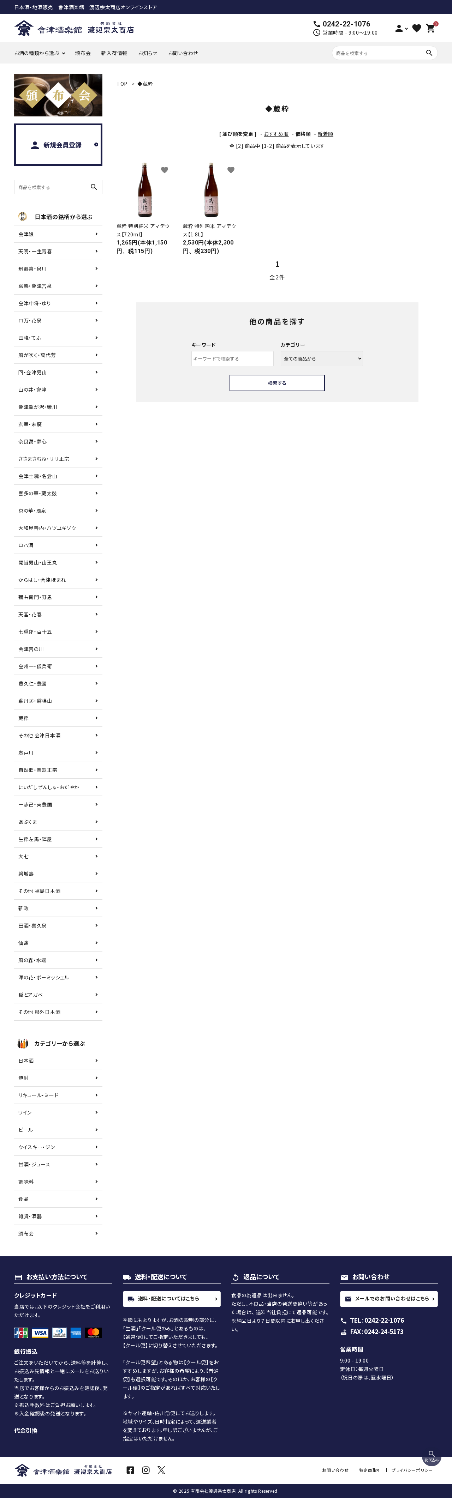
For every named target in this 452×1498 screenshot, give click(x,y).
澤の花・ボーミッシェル (43, 977)
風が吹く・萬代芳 (37, 354)
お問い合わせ (183, 52)
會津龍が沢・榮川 (38, 406)
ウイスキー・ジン (36, 1146)
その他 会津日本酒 (39, 735)
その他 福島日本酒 (39, 890)
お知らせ (147, 52)
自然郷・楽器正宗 (38, 769)
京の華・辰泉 (32, 510)
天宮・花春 (30, 614)
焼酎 (23, 1077)
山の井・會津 (32, 389)
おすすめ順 (276, 133)
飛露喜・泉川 (32, 268)
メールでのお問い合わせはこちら (387, 1299)
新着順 (325, 133)
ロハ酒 (26, 545)
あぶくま (27, 821)
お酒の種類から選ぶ (36, 52)
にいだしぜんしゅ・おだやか (48, 787)
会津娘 (26, 233)
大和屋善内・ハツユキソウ (47, 527)
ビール (25, 1129)
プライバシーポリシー (412, 1470)
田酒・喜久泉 (32, 925)
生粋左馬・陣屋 (35, 838)
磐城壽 (26, 873)
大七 (23, 856)
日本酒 (26, 1060)
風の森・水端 (32, 960)
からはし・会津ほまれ (42, 579)
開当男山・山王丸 (38, 562)
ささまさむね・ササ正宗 (44, 458)
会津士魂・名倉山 (38, 475)
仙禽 (23, 942)
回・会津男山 (32, 372)
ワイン (25, 1112)
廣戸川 (26, 752)
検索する (277, 383)
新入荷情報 (114, 52)
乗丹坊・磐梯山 (35, 700)
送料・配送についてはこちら (163, 1299)
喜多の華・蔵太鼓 (37, 493)
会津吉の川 (31, 648)
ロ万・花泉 (30, 320)
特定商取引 (370, 1470)
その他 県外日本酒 (39, 1011)
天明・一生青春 (35, 251)
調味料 (26, 1181)
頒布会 (83, 52)
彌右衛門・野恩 (35, 596)
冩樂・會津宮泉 (35, 285)
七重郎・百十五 (35, 631)
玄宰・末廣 (30, 424)
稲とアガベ (30, 994)
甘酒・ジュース (34, 1164)
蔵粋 (23, 717)
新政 (23, 908)
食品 (23, 1198)
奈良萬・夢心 (32, 441)
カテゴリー (293, 344)
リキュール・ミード (38, 1095)
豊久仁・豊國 (32, 683)
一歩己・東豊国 (35, 804)
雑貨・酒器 (30, 1216)
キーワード (203, 344)
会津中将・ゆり (34, 303)
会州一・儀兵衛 (35, 666)
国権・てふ (29, 337)
